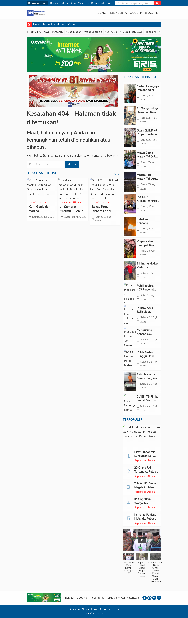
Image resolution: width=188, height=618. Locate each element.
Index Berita (118, 13)
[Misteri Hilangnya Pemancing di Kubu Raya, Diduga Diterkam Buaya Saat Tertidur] (130, 93)
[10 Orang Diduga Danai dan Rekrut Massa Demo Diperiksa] (130, 115)
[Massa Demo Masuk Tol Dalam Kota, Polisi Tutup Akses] (130, 160)
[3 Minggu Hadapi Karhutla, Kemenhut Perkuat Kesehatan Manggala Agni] (130, 270)
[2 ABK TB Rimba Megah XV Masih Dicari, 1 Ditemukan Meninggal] (130, 404)
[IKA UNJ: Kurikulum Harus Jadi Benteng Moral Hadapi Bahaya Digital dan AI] (130, 204)
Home (37, 24)
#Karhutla (111, 32)
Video (71, 24)
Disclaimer (152, 13)
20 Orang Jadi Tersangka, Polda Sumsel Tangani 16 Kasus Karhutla (146, 473)
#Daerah (57, 32)
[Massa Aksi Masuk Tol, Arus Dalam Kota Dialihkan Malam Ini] (130, 182)
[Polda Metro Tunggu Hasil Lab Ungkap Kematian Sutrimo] (130, 359)
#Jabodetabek (93, 32)
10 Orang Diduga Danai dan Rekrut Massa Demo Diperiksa (148, 114)
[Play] (142, 540)
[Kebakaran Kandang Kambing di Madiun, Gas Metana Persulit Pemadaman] (130, 226)
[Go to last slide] (115, 173)
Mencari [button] (72, 164)
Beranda (70, 597)
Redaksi (101, 13)
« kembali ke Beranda (40, 156)
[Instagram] (149, 598)
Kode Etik (135, 13)
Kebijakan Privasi (115, 597)
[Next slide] (118, 173)
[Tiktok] (159, 598)
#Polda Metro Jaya (131, 32)
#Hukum (150, 32)
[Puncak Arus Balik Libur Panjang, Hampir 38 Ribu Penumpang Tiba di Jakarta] (130, 315)
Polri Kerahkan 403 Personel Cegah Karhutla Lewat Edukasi (147, 291)
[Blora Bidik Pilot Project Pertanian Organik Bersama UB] (130, 137)
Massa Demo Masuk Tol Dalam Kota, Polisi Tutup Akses (148, 158)
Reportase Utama (54, 24)
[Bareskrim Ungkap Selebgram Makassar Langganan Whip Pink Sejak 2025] (42, 188)
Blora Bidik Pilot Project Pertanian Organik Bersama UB (148, 136)
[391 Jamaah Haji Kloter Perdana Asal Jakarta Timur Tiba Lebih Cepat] (105, 188)
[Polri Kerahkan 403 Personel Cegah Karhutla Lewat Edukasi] (130, 293)
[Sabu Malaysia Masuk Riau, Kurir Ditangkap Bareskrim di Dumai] (130, 381)
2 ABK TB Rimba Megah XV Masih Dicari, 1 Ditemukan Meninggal (146, 489)
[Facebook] (144, 598)
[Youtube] (154, 598)
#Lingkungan (73, 32)
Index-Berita (97, 597)
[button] (157, 3)
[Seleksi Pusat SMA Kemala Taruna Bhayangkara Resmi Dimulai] (73, 188)
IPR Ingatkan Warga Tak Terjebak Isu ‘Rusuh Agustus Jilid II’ (146, 505)
